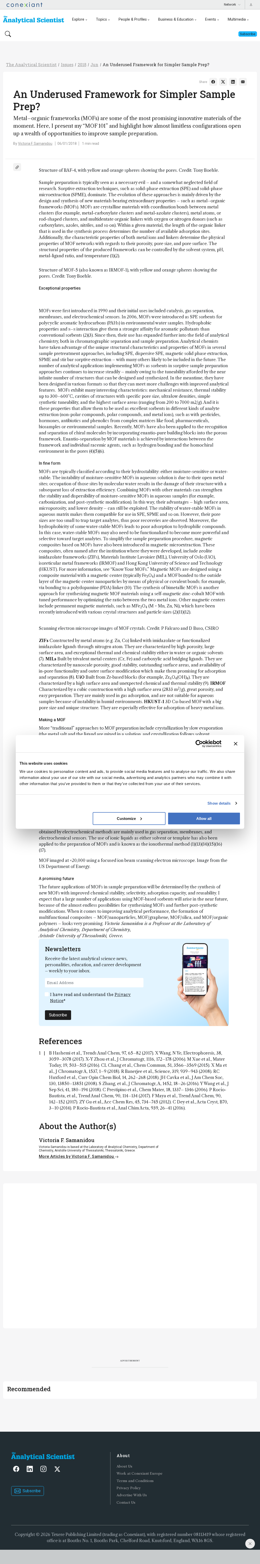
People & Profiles (133, 19)
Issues (67, 64)
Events (210, 19)
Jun (94, 64)
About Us (124, 1466)
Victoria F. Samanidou (35, 143)
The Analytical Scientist (31, 64)
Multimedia (237, 19)
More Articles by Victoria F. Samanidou (77, 1156)
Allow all (204, 818)
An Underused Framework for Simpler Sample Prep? (156, 64)
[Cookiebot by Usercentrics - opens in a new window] (199, 744)
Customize (126, 818)
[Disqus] (130, 1255)
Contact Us (126, 1502)
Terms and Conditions (135, 1481)
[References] (17, 167)
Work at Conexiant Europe (139, 1473)
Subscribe (58, 1015)
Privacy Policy (129, 1488)
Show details (219, 803)
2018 (82, 64)
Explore (78, 19)
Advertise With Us (132, 1495)
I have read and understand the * (90, 997)
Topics (101, 19)
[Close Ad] (250, 1543)
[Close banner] (235, 744)
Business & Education (175, 19)
